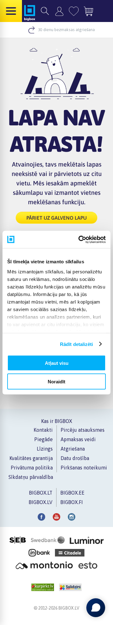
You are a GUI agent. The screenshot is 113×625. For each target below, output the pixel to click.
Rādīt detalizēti (76, 344)
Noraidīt (56, 381)
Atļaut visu (56, 363)
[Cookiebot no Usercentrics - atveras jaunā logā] (80, 239)
